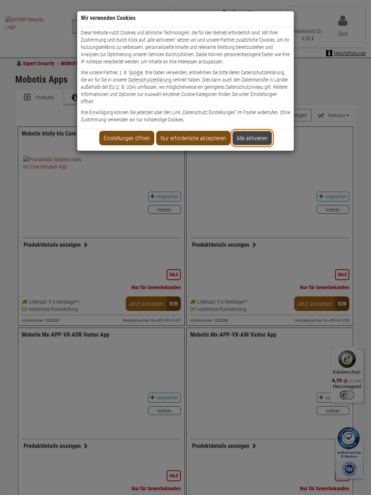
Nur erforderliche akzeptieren (193, 138)
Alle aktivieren (252, 138)
